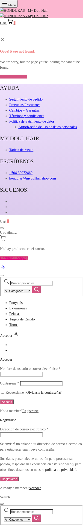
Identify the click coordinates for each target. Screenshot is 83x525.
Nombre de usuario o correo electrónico (30, 369)
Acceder (35, 488)
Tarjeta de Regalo (22, 319)
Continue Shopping (14, 258)
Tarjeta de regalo (21, 150)
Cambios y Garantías (24, 110)
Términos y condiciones (26, 116)
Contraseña (9, 383)
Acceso (7, 402)
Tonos (13, 325)
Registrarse (30, 411)
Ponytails (16, 303)
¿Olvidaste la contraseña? (43, 392)
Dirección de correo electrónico (24, 429)
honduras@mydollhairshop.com (32, 178)
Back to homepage (13, 77)
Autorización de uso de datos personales (47, 127)
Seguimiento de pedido (26, 99)
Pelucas (14, 314)
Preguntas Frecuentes (24, 105)
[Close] (2, 228)
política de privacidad (60, 470)
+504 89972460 (21, 173)
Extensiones (18, 308)
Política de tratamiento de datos (31, 121)
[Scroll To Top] (3, 269)
